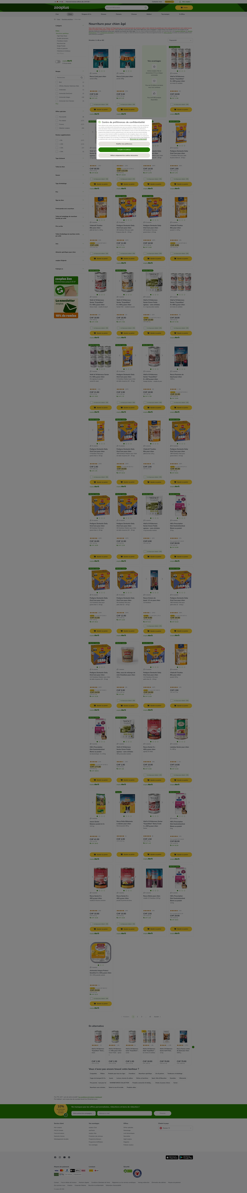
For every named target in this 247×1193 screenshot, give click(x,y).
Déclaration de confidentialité (138, 139)
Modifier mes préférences (124, 144)
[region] (124, 139)
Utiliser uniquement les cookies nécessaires (124, 155)
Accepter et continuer (124, 150)
